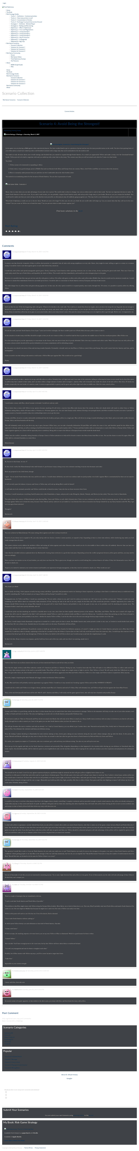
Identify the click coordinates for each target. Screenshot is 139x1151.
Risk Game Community (13, 85)
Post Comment (10, 1013)
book (81, 211)
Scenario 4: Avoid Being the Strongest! (69, 124)
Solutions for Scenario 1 (18, 80)
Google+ (69, 1078)
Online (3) (7, 1035)
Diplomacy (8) (8, 1033)
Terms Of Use (28, 1148)
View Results (17, 1103)
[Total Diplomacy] (8, 7)
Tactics (14, 130)
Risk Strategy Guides (13, 74)
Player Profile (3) (9, 1037)
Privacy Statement (40, 1148)
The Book (9, 72)
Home (8, 70)
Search (4, 5)
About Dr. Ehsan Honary (69, 1075)
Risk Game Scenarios (13, 76)
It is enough (11, 1098)
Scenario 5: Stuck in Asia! (12, 1062)
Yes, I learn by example (14, 1092)
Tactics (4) (7, 1042)
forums (91, 1115)
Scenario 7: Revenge (11, 1059)
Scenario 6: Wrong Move (12, 1068)
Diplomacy (7, 130)
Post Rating (11, 226)
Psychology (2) (8, 1039)
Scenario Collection (16, 78)
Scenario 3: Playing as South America (16, 1065)
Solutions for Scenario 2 (18, 82)
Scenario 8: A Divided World (13, 1056)
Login (4, 3)
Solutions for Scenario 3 (18, 83)
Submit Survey (8, 1103)
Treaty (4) (7, 1044)
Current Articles (69, 111)
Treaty (19, 130)
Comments (8, 246)
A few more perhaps (14, 1095)
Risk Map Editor (78, 1115)
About (8, 87)
